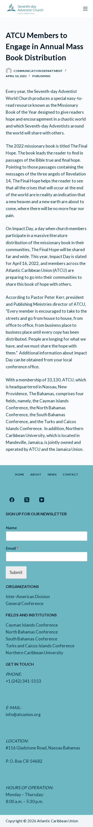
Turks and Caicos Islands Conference (40, 645)
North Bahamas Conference (32, 631)
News (52, 474)
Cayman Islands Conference (32, 625)
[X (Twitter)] (27, 500)
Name (11, 527)
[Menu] (85, 8)
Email (12, 548)
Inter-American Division (28, 596)
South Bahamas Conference (31, 638)
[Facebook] (12, 500)
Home (19, 474)
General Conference (24, 603)
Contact (70, 474)
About (35, 474)
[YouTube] (41, 500)
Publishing (41, 76)
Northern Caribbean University (34, 652)
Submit (16, 572)
